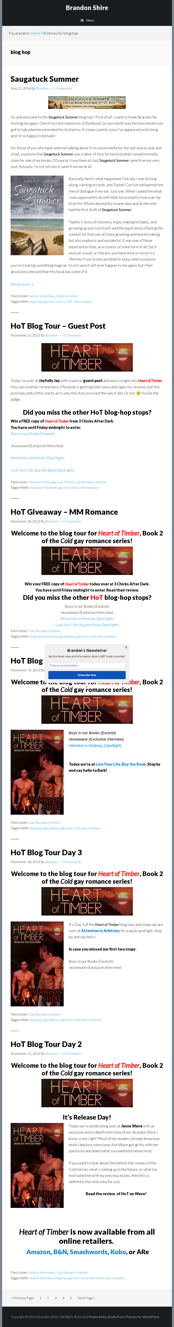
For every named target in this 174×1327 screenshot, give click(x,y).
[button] (87, 650)
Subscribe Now (87, 675)
